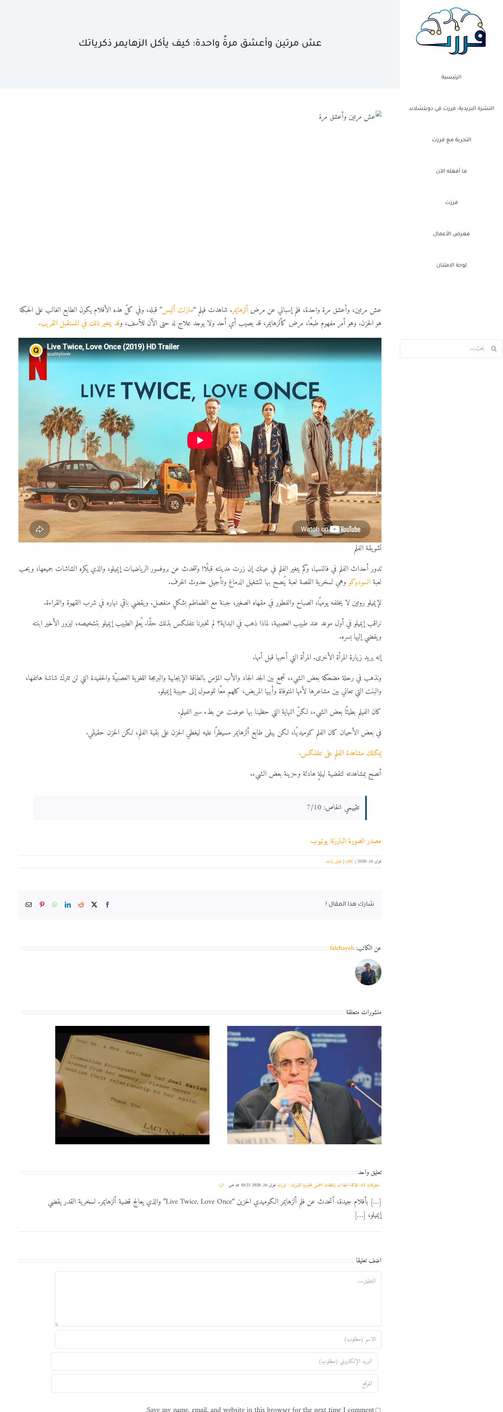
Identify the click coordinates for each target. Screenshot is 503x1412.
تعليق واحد (333, 861)
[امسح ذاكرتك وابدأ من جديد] (132, 1032)
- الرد (224, 1185)
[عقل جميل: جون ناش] (304, 1032)
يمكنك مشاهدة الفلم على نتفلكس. (340, 753)
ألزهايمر (240, 310)
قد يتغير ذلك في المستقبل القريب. (79, 323)
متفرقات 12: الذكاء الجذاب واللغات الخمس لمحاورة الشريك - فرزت (328, 1185)
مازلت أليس (177, 310)
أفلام (349, 861)
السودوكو (359, 582)
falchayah (342, 948)
